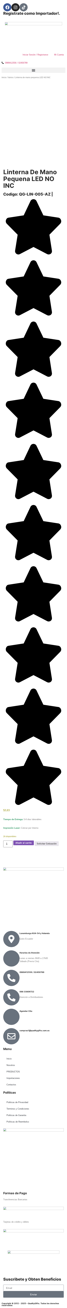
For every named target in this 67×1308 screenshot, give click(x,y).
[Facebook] (7, 7)
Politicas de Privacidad (17, 1102)
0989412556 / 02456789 (32, 972)
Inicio (4, 77)
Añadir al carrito (23, 843)
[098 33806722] (11, 997)
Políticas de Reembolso (18, 1122)
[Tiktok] (24, 7)
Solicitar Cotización (47, 843)
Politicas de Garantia (16, 1115)
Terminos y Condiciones (18, 1109)
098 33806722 (27, 991)
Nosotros (11, 1065)
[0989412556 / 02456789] (11, 978)
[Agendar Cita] (11, 1017)
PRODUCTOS (13, 1071)
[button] (33, 70)
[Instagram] (15, 7)
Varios (10, 77)
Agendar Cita (26, 1011)
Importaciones (13, 1078)
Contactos (11, 1084)
